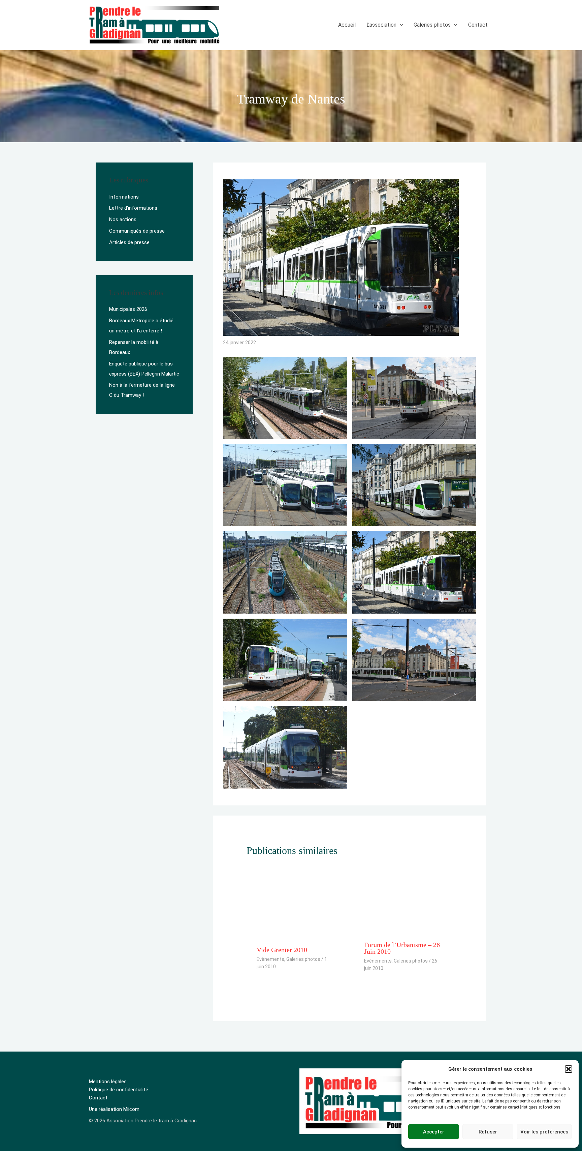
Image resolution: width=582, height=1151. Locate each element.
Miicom (131, 1109)
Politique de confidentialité (118, 1090)
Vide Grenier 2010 (282, 949)
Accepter (433, 1132)
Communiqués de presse (137, 231)
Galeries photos (303, 959)
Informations (124, 197)
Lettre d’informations (133, 208)
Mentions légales (108, 1082)
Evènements (270, 959)
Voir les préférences (544, 1132)
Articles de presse (129, 242)
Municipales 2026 (128, 309)
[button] (568, 1069)
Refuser (488, 1132)
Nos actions (122, 219)
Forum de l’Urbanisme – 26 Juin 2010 (402, 948)
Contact (98, 1098)
